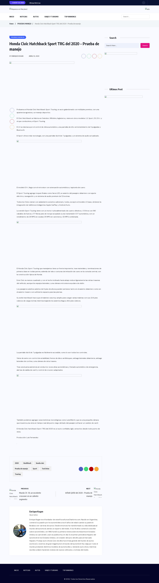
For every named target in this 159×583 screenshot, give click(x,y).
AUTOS (36, 17)
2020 (17, 463)
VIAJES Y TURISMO (51, 17)
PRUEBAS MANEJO (24, 24)
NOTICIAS (23, 17)
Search (145, 45)
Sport (35, 469)
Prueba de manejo (21, 469)
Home (11, 24)
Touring (18, 474)
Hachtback (27, 463)
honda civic (40, 463)
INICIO (11, 17)
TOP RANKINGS (70, 17)
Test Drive (45, 469)
